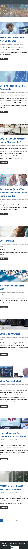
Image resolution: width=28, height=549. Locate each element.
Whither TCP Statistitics (11, 334)
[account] (23, 6)
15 (13, 520)
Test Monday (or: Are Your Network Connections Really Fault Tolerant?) (13, 192)
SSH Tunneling (7, 241)
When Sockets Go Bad (10, 381)
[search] (21, 6)
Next (17, 520)
